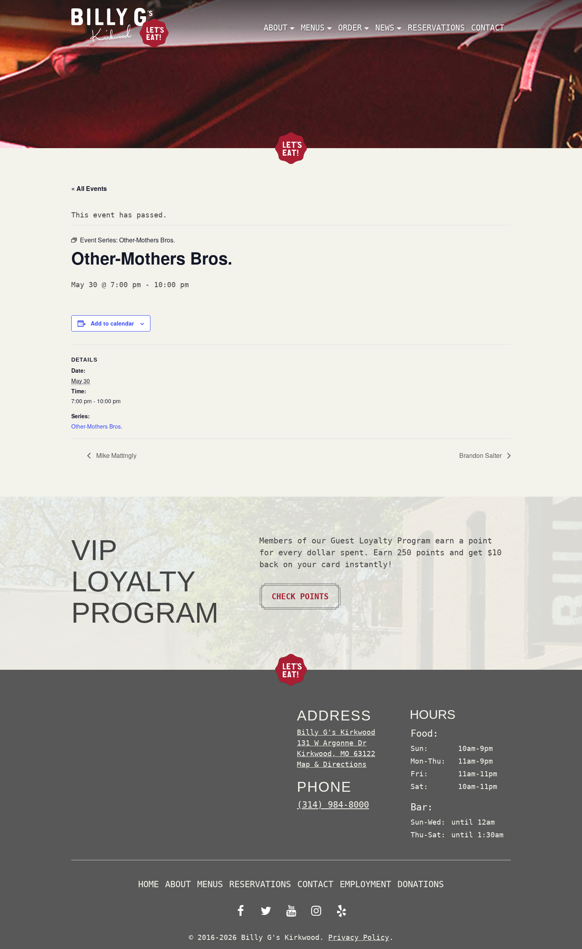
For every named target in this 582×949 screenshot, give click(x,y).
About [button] (275, 27)
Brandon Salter (481, 455)
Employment (365, 884)
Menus (210, 884)
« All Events (89, 188)
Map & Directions (332, 764)
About (178, 884)
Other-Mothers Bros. (96, 426)
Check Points (300, 596)
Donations (421, 884)
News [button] (384, 27)
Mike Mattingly (116, 455)
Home (148, 884)
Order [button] (350, 27)
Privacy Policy (358, 937)
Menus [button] (313, 27)
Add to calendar (112, 323)
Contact (487, 27)
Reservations (436, 27)
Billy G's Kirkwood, (336, 743)
